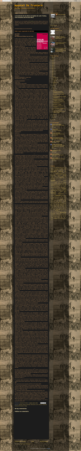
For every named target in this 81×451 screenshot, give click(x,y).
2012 (53, 76)
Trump (58, 218)
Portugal (64, 211)
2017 (53, 68)
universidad (62, 218)
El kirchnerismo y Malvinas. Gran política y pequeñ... (59, 112)
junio (54, 87)
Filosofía (60, 185)
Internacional (33, 404)
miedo (54, 203)
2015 (53, 71)
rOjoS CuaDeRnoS (55, 154)
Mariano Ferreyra (62, 201)
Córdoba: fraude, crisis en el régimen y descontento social (60, 43)
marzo (54, 114)
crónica (65, 177)
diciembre (55, 77)
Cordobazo (52, 176)
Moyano (64, 203)
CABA (65, 171)
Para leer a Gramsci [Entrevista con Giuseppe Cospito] (58, 134)
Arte (59, 168)
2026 (53, 57)
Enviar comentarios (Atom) (25, 443)
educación (62, 181)
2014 (53, 73)
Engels (55, 182)
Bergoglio (65, 168)
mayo (54, 88)
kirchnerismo (57, 197)
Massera (63, 202)
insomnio (65, 192)
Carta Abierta (59, 172)
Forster (52, 186)
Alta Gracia (60, 167)
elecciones (52, 182)
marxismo (40, 404)
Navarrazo (55, 206)
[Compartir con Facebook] (44, 403)
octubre (54, 80)
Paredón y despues (56, 141)
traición (61, 217)
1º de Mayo (53, 167)
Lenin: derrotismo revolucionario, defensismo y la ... (59, 102)
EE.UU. (65, 181)
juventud (52, 197)
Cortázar (56, 176)
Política (57, 211)
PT (65, 211)
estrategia (59, 183)
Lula (63, 200)
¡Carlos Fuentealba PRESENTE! (59, 108)
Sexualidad (55, 216)
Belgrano (62, 168)
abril (54, 90)
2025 (53, 59)
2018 (53, 66)
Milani (56, 203)
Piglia (62, 209)
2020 (53, 63)
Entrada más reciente (20, 441)
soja (63, 216)
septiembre (55, 82)
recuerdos (54, 212)
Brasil (65, 169)
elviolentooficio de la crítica (57, 137)
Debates (53, 180)
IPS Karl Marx (31, 21)
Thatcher (55, 217)
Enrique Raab (60, 182)
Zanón (52, 219)
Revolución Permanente (19, 405)
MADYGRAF (53, 201)
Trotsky (25, 405)
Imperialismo (53, 192)
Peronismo (58, 209)
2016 (53, 70)
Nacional (62, 204)
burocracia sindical (57, 171)
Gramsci (63, 187)
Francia (54, 186)
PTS (51, 212)
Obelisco (59, 207)
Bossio (60, 169)
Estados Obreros (54, 183)
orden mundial (64, 207)
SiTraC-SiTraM (59, 216)
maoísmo (56, 201)
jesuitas (59, 196)
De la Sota (64, 178)
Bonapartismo (56, 169)
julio (54, 85)
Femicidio (57, 185)
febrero (54, 116)
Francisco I (58, 186)
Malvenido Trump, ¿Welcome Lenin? (58, 138)
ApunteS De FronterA (28, 5)
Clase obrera (59, 174)
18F (51, 167)
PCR (55, 208)
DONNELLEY (53, 181)
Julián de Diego (63, 196)
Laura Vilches (63, 197)
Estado (64, 182)
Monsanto (61, 203)
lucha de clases (53, 200)
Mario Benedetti (53, 202)
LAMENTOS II (54, 151)
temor (65, 216)
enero (54, 117)
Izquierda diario (63, 195)
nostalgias (52, 207)
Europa (63, 183)
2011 (53, 119)
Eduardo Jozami (57, 181)
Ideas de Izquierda (58, 191)
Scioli (51, 216)
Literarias (61, 199)
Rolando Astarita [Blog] (56, 124)
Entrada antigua (44, 441)
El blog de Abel (55, 129)
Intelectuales (53, 193)
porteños (61, 211)
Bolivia (52, 169)
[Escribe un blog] (42, 403)
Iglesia (65, 191)
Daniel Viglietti (59, 178)
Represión (57, 212)
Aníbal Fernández (53, 168)
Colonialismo (53, 175)
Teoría (52, 217)
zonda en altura (55, 157)
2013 (53, 74)
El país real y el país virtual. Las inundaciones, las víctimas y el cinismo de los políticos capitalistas (60, 50)
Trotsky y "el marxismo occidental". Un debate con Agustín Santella (60, 37)
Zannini (65, 218)
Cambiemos (52, 172)
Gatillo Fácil (52, 187)
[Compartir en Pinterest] (45, 403)
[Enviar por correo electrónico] (41, 403)
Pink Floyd (64, 209)
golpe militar (59, 187)
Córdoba (64, 175)
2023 (53, 62)
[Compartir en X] (43, 403)
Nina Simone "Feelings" (57, 104)
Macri (65, 200)
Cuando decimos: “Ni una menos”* (58, 155)
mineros (58, 203)
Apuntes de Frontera (61, 14)
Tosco (58, 217)
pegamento (60, 208)
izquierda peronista (54, 196)
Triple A (65, 217)
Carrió (55, 172)
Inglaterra (60, 192)
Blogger (48, 448)
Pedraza (58, 208)
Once (61, 207)
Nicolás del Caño (60, 206)
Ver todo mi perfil (54, 25)
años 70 (57, 168)
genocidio (56, 187)
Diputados (64, 180)
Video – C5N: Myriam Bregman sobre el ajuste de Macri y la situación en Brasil (58, 146)
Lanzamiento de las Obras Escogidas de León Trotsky (58, 92)
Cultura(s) (20, 404)
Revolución (45, 404)
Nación (57, 204)
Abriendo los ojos (58, 30)
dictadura (59, 180)
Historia (24, 404)
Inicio (32, 441)
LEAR (52, 199)
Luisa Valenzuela (59, 200)
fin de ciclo (63, 185)
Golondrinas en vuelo (56, 150)
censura (63, 172)
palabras (52, 208)
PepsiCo (54, 209)
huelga (63, 190)
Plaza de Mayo (53, 211)
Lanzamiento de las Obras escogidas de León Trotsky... (58, 100)
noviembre (55, 79)
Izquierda (57, 195)
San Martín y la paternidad (56, 130)
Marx (56, 202)
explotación (53, 185)
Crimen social (60, 176)
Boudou (63, 169)
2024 (53, 60)
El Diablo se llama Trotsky (57, 144)
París (54, 208)
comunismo (59, 175)
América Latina (64, 167)
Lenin (37, 404)
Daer (56, 178)
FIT (65, 185)
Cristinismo (61, 177)
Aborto (57, 167)
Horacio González (58, 190)
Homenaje (28, 404)
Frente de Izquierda (63, 186)
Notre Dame (55, 207)
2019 (53, 65)
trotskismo (52, 218)
